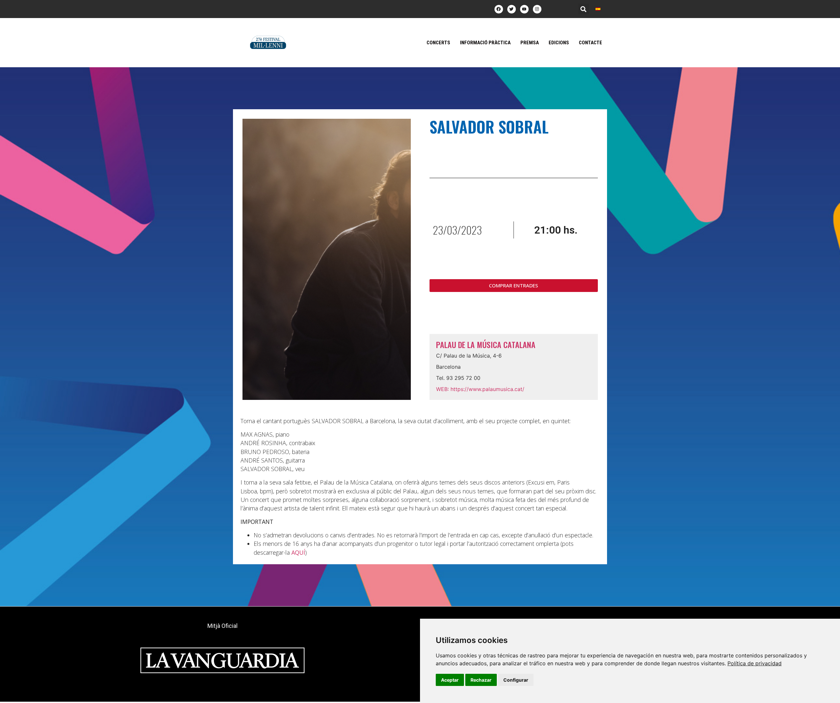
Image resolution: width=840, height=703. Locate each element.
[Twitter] (511, 9)
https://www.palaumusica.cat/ (480, 389)
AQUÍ (298, 552)
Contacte (590, 43)
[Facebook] (498, 9)
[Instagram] (537, 9)
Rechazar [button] (481, 680)
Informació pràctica (485, 43)
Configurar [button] (515, 680)
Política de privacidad (754, 663)
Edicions (559, 43)
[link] (754, 663)
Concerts (438, 43)
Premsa (529, 43)
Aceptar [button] (450, 680)
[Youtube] (524, 9)
